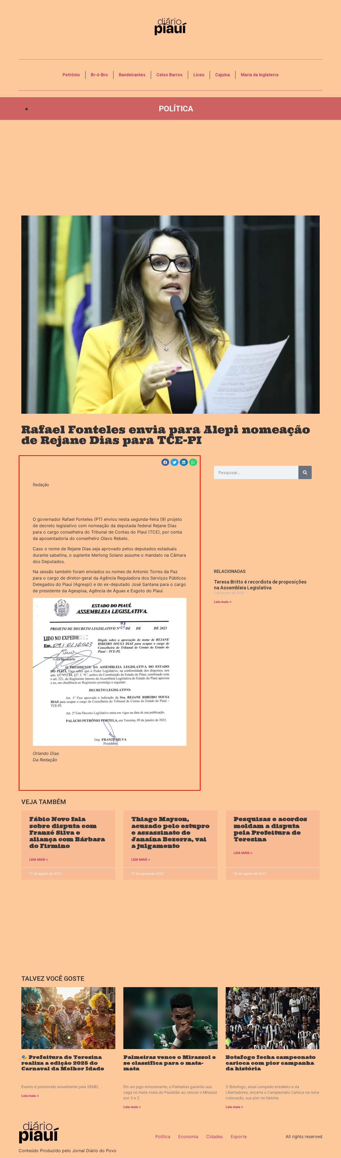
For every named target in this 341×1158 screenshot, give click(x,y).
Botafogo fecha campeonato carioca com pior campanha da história (271, 1063)
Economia (188, 1136)
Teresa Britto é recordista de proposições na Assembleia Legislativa (260, 584)
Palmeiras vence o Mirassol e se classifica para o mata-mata (169, 1063)
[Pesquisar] (305, 472)
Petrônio (71, 74)
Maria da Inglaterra (259, 74)
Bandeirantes (132, 74)
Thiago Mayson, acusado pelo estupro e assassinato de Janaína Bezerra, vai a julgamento (170, 832)
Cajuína (222, 74)
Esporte (239, 1136)
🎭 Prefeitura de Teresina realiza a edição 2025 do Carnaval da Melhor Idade (62, 1063)
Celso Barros (169, 74)
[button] (165, 462)
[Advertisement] (170, 167)
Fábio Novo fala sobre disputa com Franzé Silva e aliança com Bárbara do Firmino (67, 832)
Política (176, 108)
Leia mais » (223, 602)
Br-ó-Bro (99, 74)
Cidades (214, 1136)
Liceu (198, 74)
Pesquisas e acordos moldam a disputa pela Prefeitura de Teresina (270, 829)
